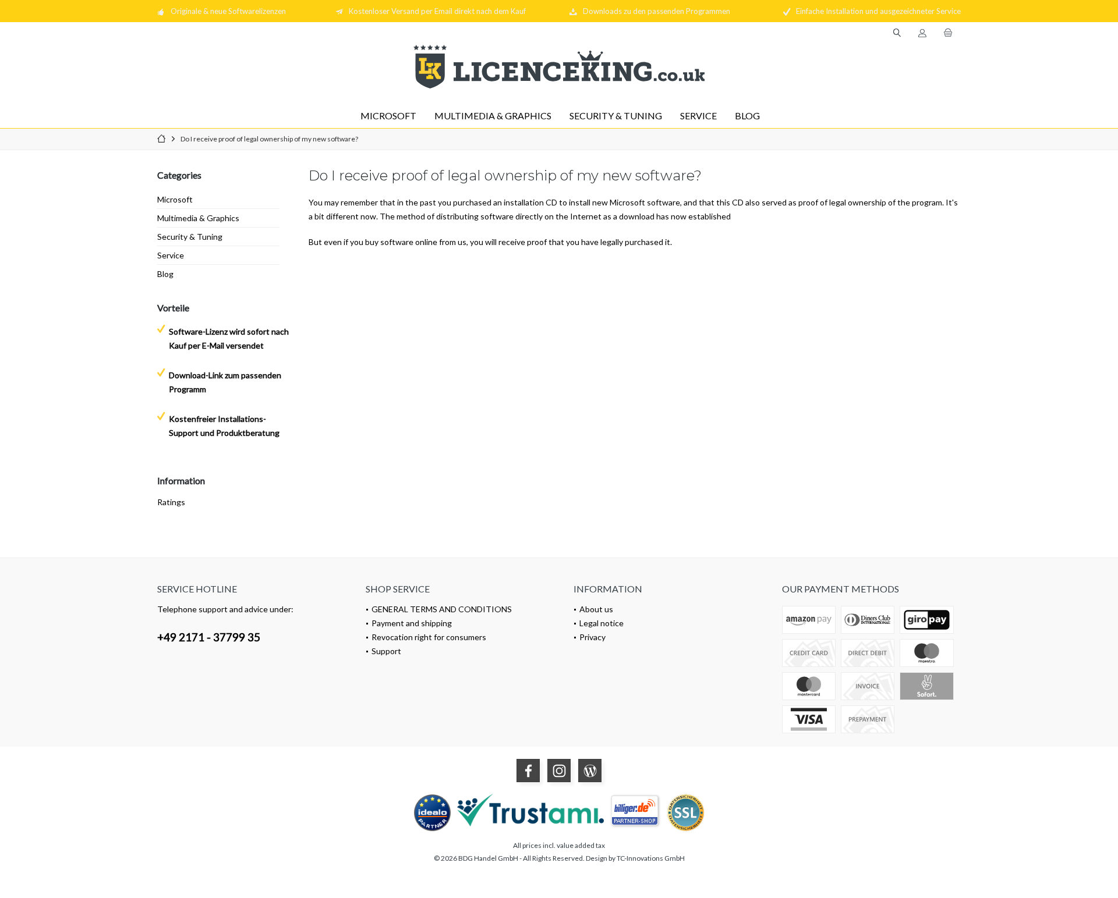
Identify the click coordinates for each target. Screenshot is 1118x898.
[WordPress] (590, 770)
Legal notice (601, 623)
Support (386, 651)
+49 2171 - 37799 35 (208, 637)
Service (170, 255)
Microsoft (175, 199)
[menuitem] (948, 33)
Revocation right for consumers (429, 637)
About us (596, 609)
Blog (165, 274)
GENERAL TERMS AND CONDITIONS (442, 609)
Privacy (592, 637)
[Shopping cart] (948, 33)
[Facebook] (528, 770)
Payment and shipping (412, 623)
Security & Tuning (189, 237)
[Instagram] (559, 770)
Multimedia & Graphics (198, 218)
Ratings (171, 502)
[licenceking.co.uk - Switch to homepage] (559, 66)
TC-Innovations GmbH (651, 858)
